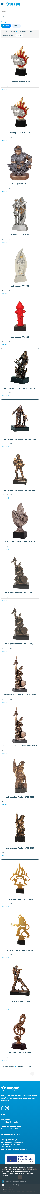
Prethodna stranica (32, 1074)
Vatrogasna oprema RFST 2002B (20, 541)
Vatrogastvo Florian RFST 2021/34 (20, 644)
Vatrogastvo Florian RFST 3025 (20, 797)
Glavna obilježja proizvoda (10, 1144)
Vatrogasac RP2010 (20, 235)
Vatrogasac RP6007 (20, 286)
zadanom (6, 26)
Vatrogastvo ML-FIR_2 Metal (20, 950)
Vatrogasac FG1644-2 (20, 133)
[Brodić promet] (13, 4)
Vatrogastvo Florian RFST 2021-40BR (20, 695)
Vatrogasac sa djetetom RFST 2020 (20, 439)
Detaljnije (4, 89)
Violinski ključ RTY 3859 (20, 1052)
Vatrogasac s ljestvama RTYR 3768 (20, 388)
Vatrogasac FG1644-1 (20, 82)
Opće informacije (7, 1146)
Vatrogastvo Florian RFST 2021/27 (20, 593)
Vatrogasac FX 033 (20, 184)
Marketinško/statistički (12, 1185)
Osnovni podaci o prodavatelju (12, 1142)
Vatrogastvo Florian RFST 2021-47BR (20, 746)
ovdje (6, 1175)
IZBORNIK (2, 4)
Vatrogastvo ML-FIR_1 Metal (20, 899)
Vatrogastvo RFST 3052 (20, 1001)
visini (15, 26)
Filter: (2, 16)
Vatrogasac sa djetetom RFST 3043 (20, 490)
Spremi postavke (8, 1190)
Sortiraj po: (4, 22)
